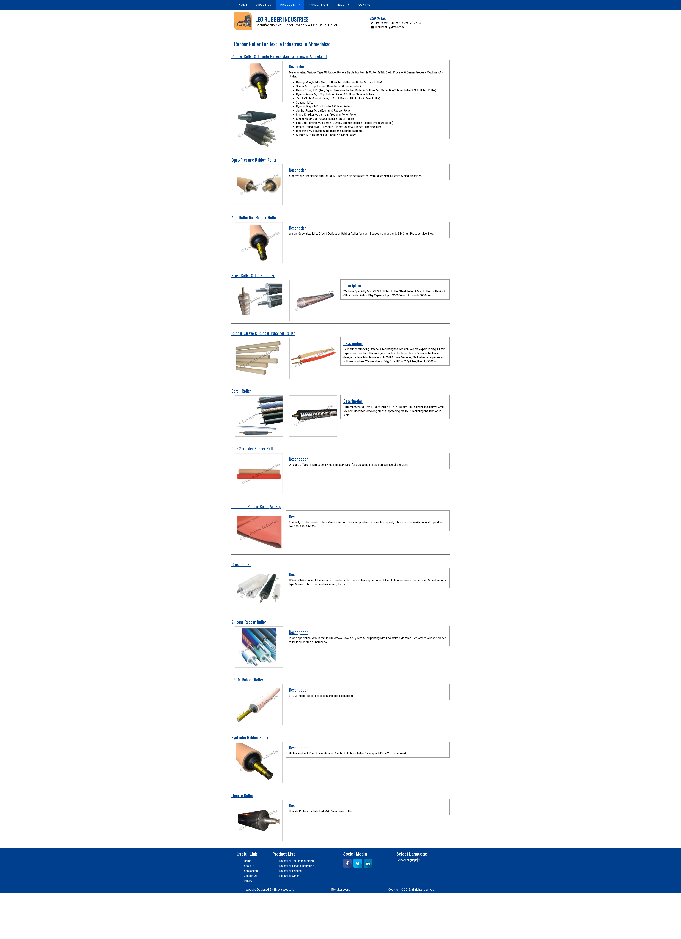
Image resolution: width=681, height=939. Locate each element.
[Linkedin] (368, 863)
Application (251, 871)
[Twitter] (357, 863)
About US (249, 866)
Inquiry (248, 881)
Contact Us (250, 876)
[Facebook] (347, 863)
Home (247, 861)
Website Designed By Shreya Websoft (270, 889)
